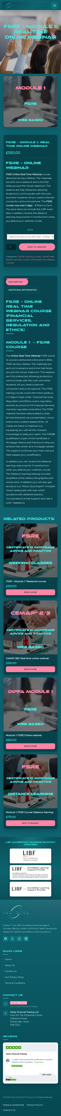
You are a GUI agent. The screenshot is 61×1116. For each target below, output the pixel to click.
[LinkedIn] (26, 938)
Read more (30, 592)
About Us (10, 965)
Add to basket (37, 247)
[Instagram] (19, 938)
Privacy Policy (35, 1105)
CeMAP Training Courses (29, 256)
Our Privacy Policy (14, 977)
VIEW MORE (46, 1075)
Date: (31, 230)
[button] (52, 81)
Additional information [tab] (22, 290)
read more (38, 1062)
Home (8, 959)
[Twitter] (12, 938)
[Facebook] (5, 938)
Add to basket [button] (30, 823)
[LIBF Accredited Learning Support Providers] (30, 889)
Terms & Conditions (15, 983)
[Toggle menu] (54, 6)
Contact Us (11, 971)
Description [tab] (15, 282)
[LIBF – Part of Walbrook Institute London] (30, 856)
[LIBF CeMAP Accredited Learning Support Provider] (30, 872)
